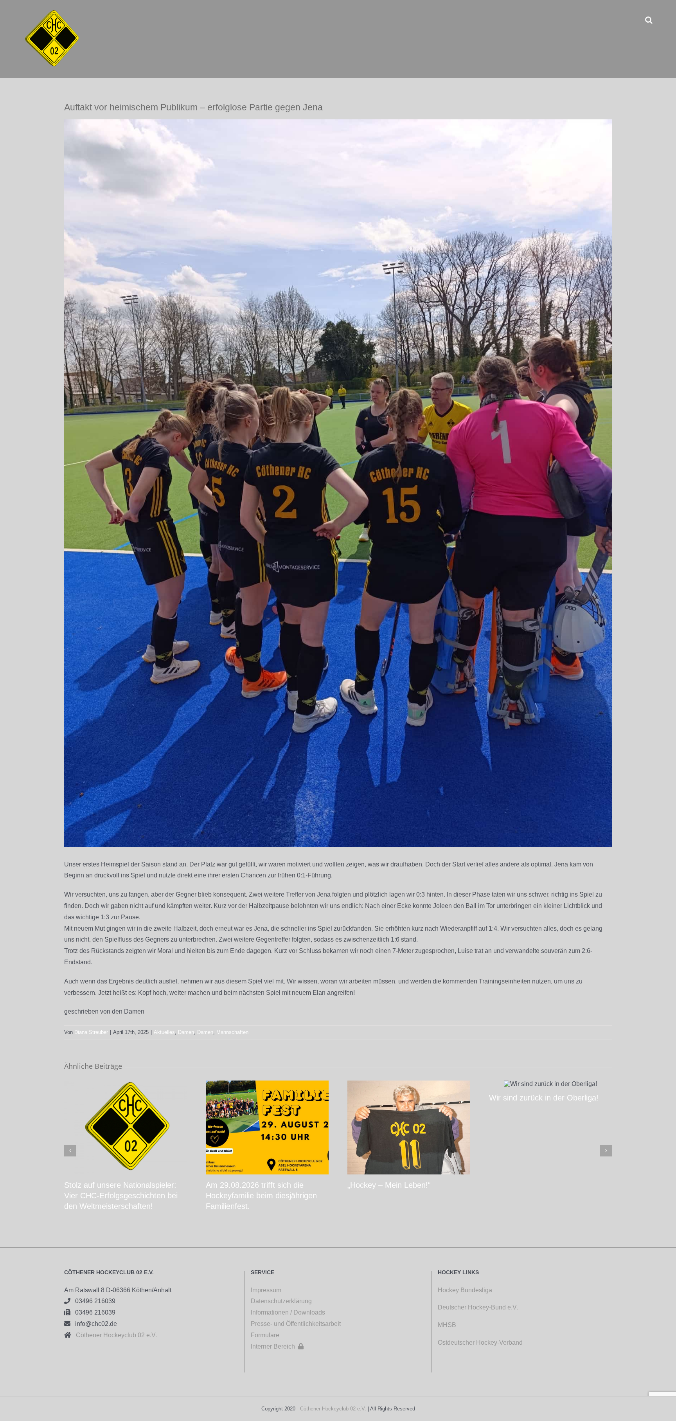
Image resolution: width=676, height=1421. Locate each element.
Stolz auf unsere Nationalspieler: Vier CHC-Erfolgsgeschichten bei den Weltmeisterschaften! (121, 1195)
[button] (649, 20)
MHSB (447, 1325)
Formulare (265, 1335)
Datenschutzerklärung (281, 1301)
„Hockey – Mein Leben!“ (389, 1185)
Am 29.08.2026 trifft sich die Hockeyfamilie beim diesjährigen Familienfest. (261, 1195)
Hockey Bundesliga (465, 1290)
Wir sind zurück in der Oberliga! (544, 1097)
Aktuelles (164, 1032)
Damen (186, 1032)
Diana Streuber (91, 1032)
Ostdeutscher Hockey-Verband (481, 1342)
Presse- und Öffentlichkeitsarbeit (296, 1323)
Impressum (266, 1290)
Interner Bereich (277, 1346)
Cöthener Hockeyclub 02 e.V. (114, 1335)
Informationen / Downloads (288, 1312)
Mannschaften (232, 1032)
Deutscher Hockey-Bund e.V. (478, 1307)
